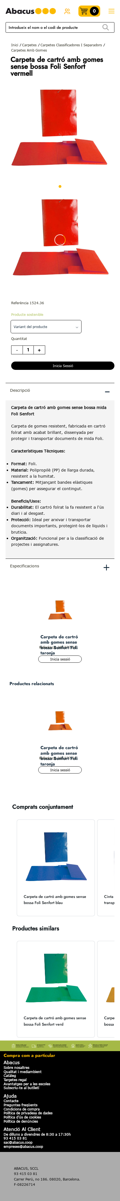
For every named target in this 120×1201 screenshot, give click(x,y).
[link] (67, 11)
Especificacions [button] (60, 566)
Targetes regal (15, 1080)
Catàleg (10, 1075)
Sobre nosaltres (16, 1067)
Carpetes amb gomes (29, 50)
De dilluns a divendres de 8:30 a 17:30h (37, 1134)
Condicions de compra (22, 1109)
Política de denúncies (21, 1121)
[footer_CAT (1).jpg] (60, 1045)
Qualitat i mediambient (23, 1072)
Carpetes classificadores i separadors (71, 45)
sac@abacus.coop (18, 1142)
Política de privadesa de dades (28, 1113)
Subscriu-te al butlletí (21, 1088)
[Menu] (111, 11)
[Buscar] (105, 27)
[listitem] (56, 868)
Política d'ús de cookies (22, 1117)
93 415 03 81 (15, 1138)
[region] (60, 479)
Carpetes (29, 45)
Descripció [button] (60, 391)
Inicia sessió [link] (63, 366)
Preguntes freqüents (20, 1105)
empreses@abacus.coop (23, 1146)
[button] (11, 867)
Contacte (11, 1101)
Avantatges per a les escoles (27, 1084)
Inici (14, 45)
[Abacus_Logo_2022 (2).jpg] (31, 11)
